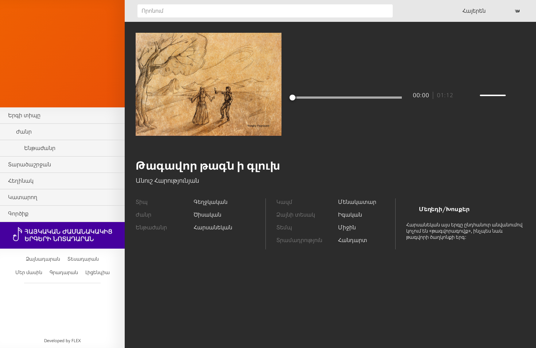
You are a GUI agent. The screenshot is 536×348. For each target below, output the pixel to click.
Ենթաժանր (39, 148)
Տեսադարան (83, 259)
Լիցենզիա (97, 272)
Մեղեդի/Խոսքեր (444, 209)
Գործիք (18, 213)
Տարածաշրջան (29, 164)
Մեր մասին (28, 272)
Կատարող (22, 197)
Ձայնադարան (43, 259)
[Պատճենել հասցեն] (208, 147)
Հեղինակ (21, 181)
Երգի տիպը (24, 115)
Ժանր (24, 131)
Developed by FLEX (62, 340)
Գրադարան (64, 272)
